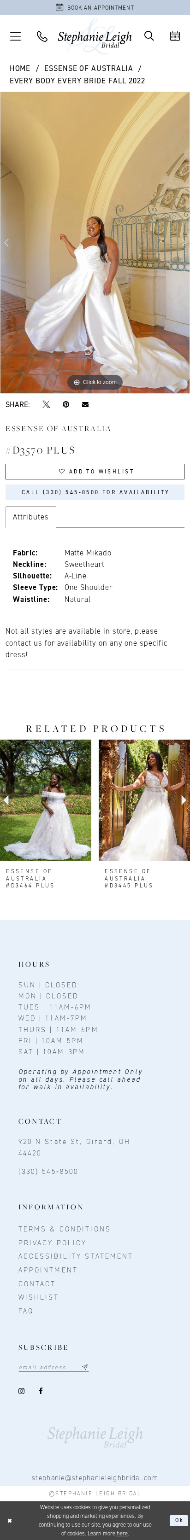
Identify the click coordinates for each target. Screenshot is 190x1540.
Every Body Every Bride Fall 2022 (77, 81)
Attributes (30, 517)
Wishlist (38, 1297)
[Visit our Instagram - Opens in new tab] (22, 1391)
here (122, 1533)
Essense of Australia (88, 68)
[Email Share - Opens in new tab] (85, 404)
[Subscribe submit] (85, 1367)
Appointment (48, 1270)
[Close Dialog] (9, 1521)
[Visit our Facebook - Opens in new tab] (41, 1391)
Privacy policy (52, 1243)
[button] (15, 36)
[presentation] (45, 800)
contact (37, 1284)
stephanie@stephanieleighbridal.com (95, 1477)
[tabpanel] (95, 242)
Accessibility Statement (76, 1256)
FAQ (26, 1311)
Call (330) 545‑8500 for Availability (96, 492)
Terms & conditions (64, 1229)
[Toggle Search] (149, 36)
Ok (179, 1520)
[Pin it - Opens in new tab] (65, 404)
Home (20, 68)
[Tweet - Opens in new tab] (46, 404)
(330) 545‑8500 (48, 1171)
